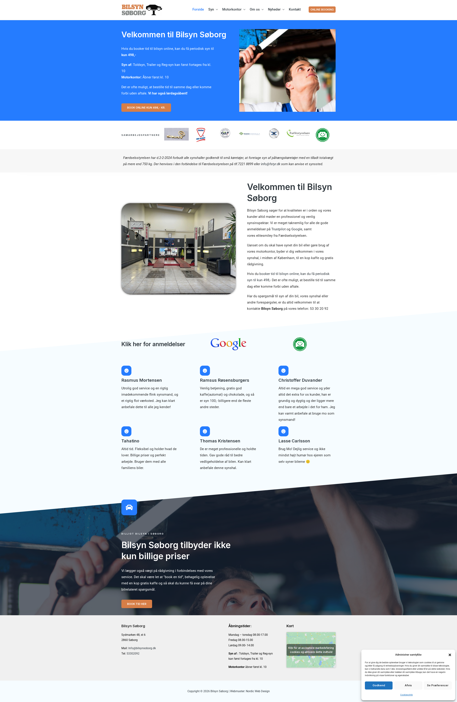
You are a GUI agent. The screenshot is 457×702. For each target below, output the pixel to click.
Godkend (379, 685)
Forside (198, 9)
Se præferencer (437, 685)
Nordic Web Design (258, 691)
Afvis (408, 685)
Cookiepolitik (406, 695)
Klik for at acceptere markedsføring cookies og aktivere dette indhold (311, 649)
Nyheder (274, 9)
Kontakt (295, 9)
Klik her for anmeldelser (153, 344)
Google (296, 229)
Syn (211, 9)
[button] (450, 655)
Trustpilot (278, 229)
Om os (255, 9)
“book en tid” (173, 577)
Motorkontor (232, 9)
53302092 (133, 653)
